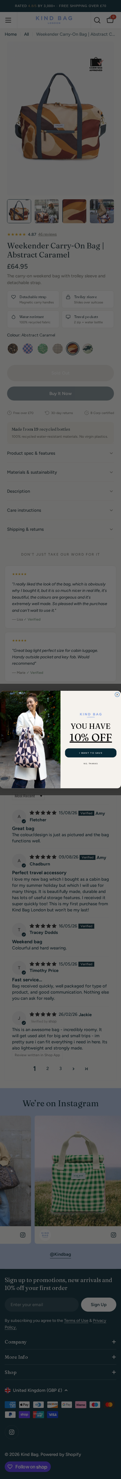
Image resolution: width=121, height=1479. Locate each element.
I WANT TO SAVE (90, 752)
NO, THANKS (91, 763)
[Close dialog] (117, 694)
